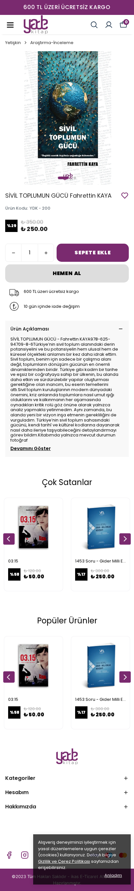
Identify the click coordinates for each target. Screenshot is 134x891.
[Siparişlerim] (109, 25)
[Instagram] (25, 855)
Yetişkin (13, 43)
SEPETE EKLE (92, 252)
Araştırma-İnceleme (52, 43)
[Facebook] (9, 855)
